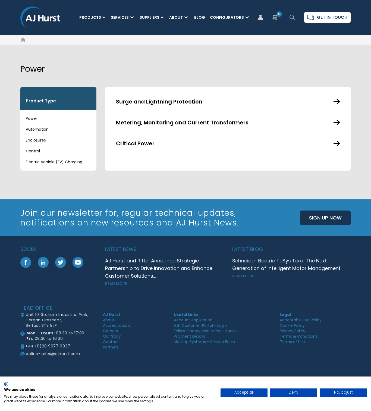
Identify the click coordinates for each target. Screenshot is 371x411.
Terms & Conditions (298, 336)
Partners (111, 347)
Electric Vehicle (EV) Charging (54, 162)
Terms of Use (292, 341)
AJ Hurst (111, 314)
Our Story (112, 336)
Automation (37, 129)
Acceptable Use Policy (301, 320)
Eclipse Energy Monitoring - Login (205, 331)
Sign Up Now (325, 217)
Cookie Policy (292, 325)
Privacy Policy (292, 331)
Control (33, 151)
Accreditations (117, 325)
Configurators (227, 17)
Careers (110, 331)
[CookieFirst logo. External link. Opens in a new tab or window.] (6, 384)
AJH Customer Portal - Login (200, 325)
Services (120, 17)
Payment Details (189, 336)
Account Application (193, 320)
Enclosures (36, 140)
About (176, 17)
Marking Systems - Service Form (204, 341)
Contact (111, 341)
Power (31, 118)
